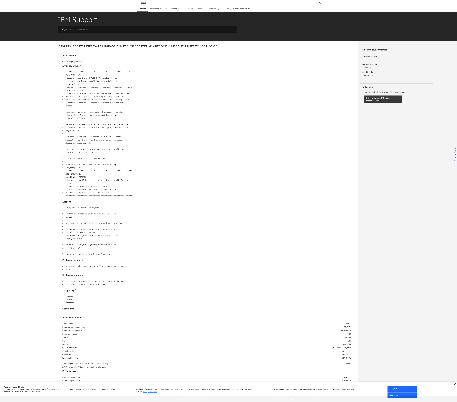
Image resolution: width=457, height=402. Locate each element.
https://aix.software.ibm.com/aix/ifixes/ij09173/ (91, 189)
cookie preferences (175, 389)
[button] (455, 384)
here (352, 389)
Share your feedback (455, 154)
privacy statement (150, 392)
